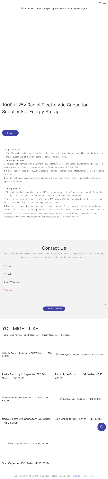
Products (65, 335)
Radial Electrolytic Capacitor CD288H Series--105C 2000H (24, 376)
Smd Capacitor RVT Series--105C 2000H (26, 463)
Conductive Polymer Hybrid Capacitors (21, 335)
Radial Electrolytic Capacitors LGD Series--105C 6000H (27, 420)
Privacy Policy (88, 476)
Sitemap (76, 476)
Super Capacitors (50, 335)
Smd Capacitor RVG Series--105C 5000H (79, 418)
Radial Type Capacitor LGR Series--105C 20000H (79, 376)
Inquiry (10, 133)
